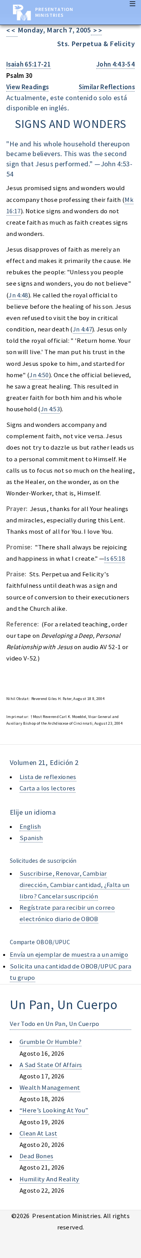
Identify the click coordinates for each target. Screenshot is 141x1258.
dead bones (36, 1156)
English (30, 826)
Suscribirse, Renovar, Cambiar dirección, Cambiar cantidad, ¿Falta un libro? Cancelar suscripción (75, 884)
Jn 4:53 (50, 409)
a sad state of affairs (51, 1065)
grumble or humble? (50, 1042)
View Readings (27, 87)
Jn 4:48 (18, 295)
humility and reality (50, 1179)
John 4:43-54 (115, 64)
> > (96, 31)
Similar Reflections (107, 87)
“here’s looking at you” (54, 1110)
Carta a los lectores (48, 788)
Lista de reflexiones (48, 777)
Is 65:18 (114, 558)
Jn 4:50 (39, 375)
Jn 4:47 (82, 329)
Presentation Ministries (54, 12)
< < (12, 31)
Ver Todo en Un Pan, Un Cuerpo (54, 1024)
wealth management (50, 1087)
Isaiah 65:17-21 (28, 64)
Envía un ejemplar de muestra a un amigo (69, 954)
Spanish (31, 838)
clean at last (38, 1133)
